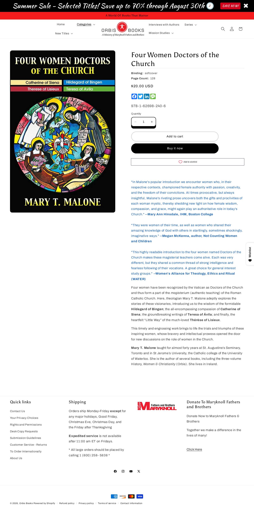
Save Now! (230, 6)
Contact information (131, 503)
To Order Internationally (26, 451)
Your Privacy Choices (24, 417)
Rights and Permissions (26, 424)
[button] (85, 24)
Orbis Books (26, 503)
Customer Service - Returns (28, 444)
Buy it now (175, 148)
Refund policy (66, 503)
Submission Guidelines (25, 437)
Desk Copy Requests (24, 431)
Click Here (194, 449)
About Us (16, 458)
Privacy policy (86, 503)
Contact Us (17, 411)
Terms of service (107, 503)
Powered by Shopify (44, 503)
